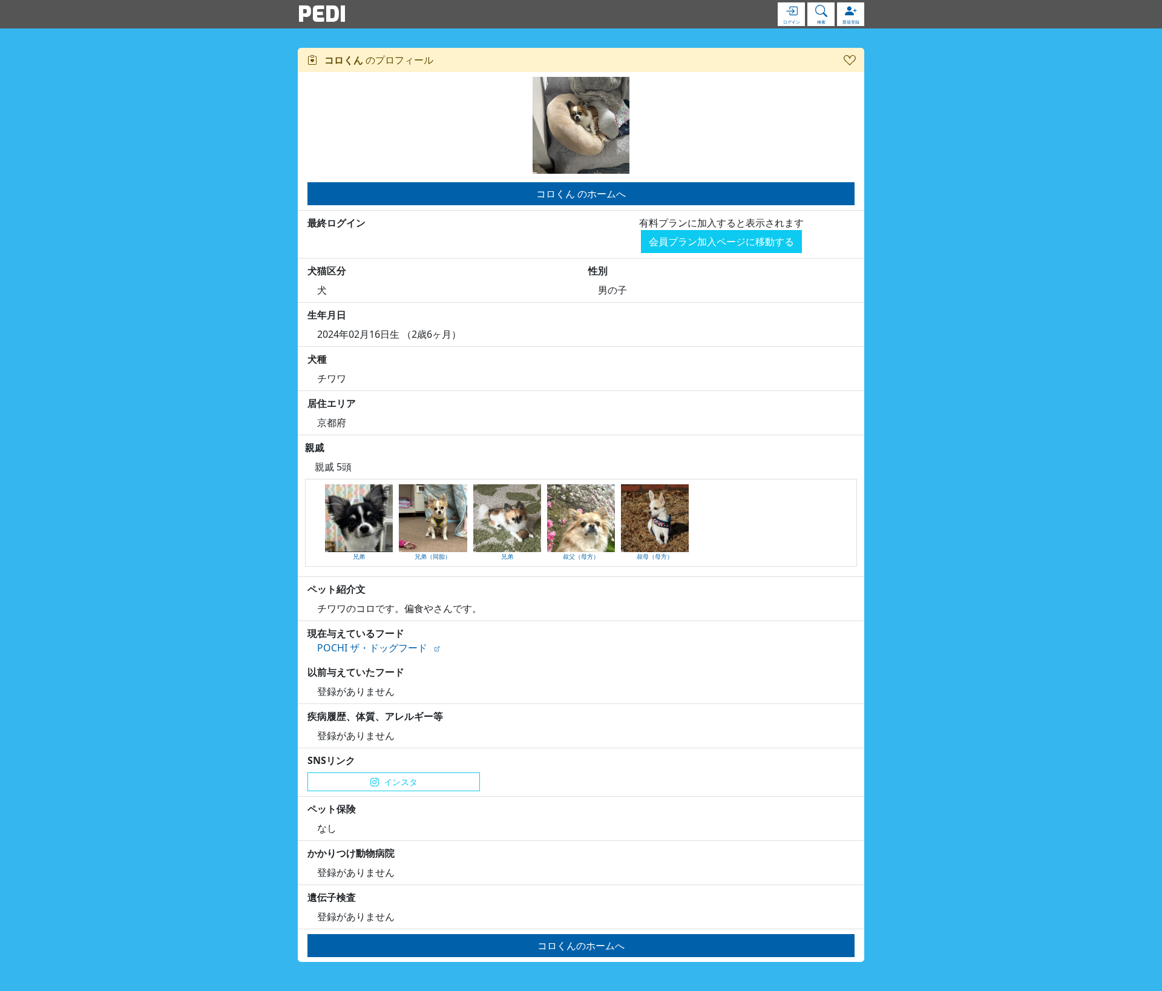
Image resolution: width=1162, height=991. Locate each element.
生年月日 (326, 314)
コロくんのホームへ (581, 945)
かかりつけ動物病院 (351, 853)
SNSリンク (331, 760)
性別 (598, 270)
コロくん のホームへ (581, 193)
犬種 (317, 359)
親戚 (314, 447)
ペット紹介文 (336, 589)
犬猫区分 (326, 270)
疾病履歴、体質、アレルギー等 (375, 716)
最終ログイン (336, 222)
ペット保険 (331, 808)
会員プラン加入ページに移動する (721, 241)
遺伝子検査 (331, 897)
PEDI (322, 13)
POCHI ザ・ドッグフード (372, 647)
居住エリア (331, 403)
